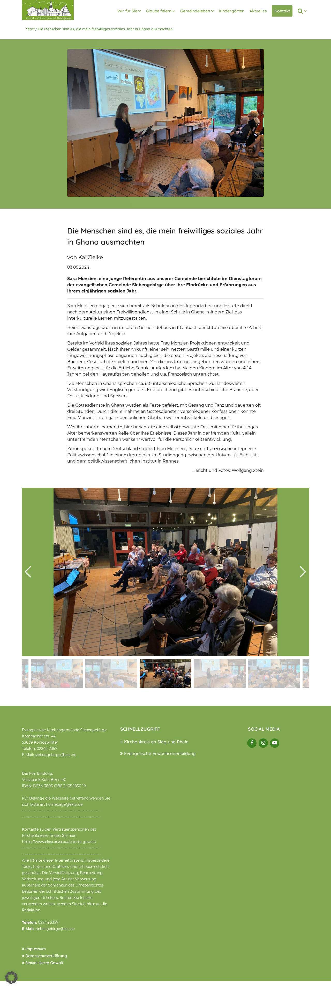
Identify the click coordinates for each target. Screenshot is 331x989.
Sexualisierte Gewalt (43, 962)
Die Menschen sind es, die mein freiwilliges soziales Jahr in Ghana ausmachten (105, 29)
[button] (302, 572)
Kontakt (282, 10)
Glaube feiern (158, 10)
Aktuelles (258, 10)
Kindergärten (231, 10)
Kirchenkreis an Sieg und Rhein (156, 741)
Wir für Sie (127, 10)
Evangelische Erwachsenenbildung (159, 753)
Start (30, 29)
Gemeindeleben (195, 10)
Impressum (35, 948)
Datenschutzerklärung (45, 955)
